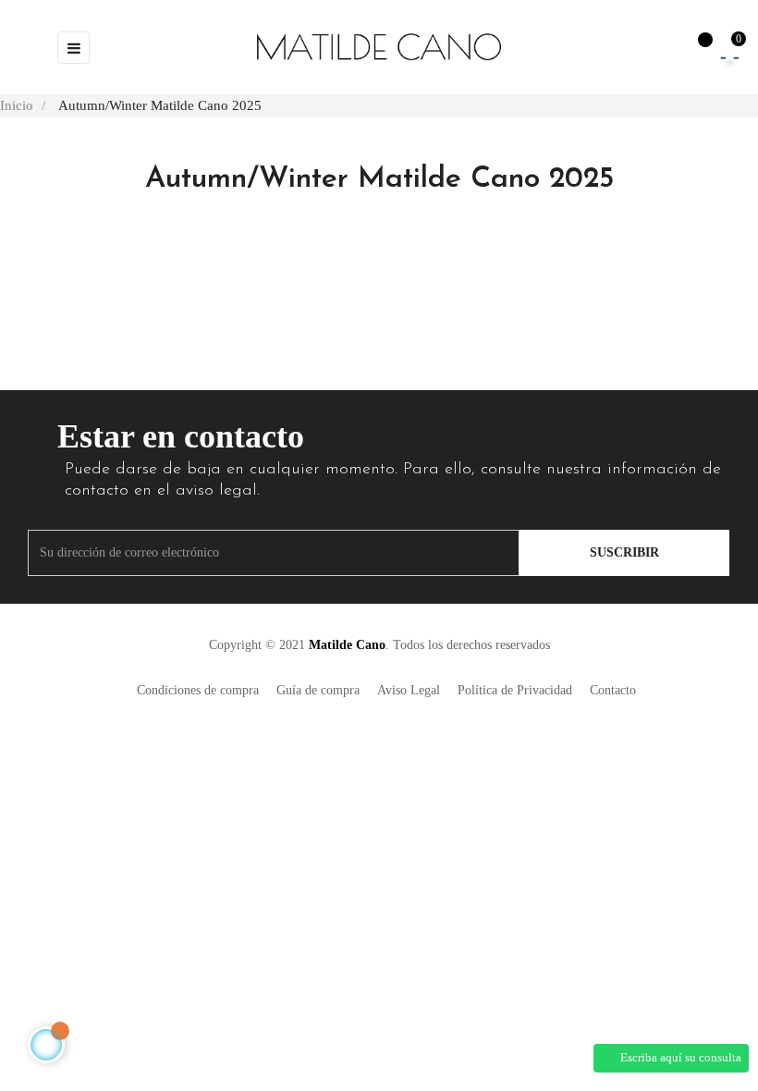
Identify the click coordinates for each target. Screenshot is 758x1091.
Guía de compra (318, 690)
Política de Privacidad (515, 690)
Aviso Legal (408, 690)
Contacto (613, 690)
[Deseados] (696, 48)
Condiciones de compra (198, 690)
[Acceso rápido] (656, 47)
